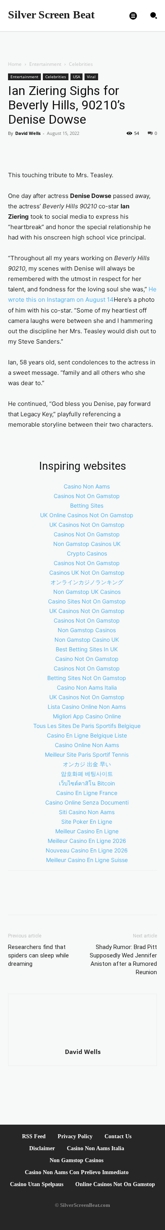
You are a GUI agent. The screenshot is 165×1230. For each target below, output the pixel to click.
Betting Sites (86, 505)
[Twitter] (34, 151)
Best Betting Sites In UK (87, 649)
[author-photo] (82, 1040)
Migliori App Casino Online (87, 716)
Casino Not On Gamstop (87, 658)
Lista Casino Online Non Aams (87, 706)
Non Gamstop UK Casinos (87, 591)
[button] (153, 15)
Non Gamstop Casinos (87, 630)
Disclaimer (42, 1148)
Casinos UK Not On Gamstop (87, 572)
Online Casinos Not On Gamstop (115, 1184)
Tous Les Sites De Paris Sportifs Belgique (87, 725)
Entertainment (45, 64)
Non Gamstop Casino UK (86, 639)
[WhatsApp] (53, 151)
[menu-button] (133, 15)
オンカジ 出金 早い (87, 764)
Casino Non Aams (87, 486)
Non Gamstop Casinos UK (87, 543)
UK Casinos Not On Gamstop (87, 524)
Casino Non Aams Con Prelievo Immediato (77, 1172)
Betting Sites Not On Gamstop (86, 677)
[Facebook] (16, 151)
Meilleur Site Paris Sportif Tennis (87, 754)
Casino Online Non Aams (87, 745)
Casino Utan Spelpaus (36, 1184)
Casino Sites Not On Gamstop (87, 601)
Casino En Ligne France (86, 792)
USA (76, 76)
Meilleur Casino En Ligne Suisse (87, 859)
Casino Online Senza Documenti (87, 802)
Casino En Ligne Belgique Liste (87, 735)
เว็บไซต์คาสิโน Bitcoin (87, 783)
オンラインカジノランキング (86, 582)
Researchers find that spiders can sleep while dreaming (38, 955)
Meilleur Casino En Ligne (87, 831)
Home (15, 64)
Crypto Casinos (87, 553)
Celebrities (81, 64)
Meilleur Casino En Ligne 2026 (87, 840)
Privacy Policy (75, 1136)
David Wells (27, 133)
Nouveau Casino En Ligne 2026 (87, 850)
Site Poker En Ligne (86, 821)
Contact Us (118, 1136)
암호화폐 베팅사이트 (87, 773)
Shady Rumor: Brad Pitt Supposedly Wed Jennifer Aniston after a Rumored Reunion (123, 959)
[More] (71, 151)
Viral (91, 76)
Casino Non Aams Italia (87, 687)
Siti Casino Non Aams (87, 812)
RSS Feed (34, 1136)
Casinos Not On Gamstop (87, 495)
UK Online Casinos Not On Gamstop (86, 515)
